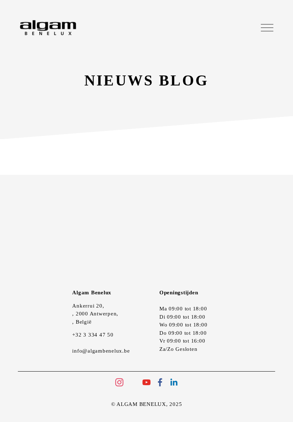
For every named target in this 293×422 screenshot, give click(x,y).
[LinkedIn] (173, 382)
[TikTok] (133, 382)
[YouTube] (146, 382)
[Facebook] (160, 382)
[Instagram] (119, 382)
